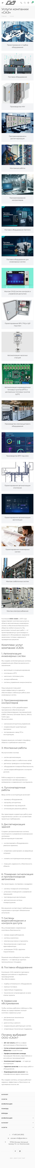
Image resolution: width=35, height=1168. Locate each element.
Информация (6, 1104)
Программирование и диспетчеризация (17, 137)
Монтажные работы (17, 168)
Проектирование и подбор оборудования (17, 46)
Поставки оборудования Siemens (17, 230)
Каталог (4, 1094)
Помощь (4, 1108)
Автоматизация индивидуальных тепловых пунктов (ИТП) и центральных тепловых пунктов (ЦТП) (18, 391)
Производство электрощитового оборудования (17, 425)
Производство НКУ (17, 107)
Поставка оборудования (17, 77)
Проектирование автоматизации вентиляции (17, 519)
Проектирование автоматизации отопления (17, 487)
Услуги (4, 1099)
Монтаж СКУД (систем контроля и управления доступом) (17, 293)
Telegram (15, 1151)
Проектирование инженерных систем (17, 551)
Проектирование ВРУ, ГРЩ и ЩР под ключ (17, 325)
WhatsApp (20, 1151)
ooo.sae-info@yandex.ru (19, 1138)
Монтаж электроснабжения (17, 611)
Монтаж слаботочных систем (17, 581)
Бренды (4, 1113)
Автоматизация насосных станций (17, 357)
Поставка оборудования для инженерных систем (17, 261)
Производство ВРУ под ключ (17, 456)
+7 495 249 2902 (18, 1134)
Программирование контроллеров (17, 199)
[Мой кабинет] (28, 3)
